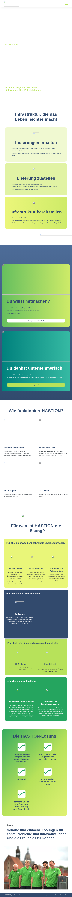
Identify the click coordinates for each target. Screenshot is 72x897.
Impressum (48, 895)
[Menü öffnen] (66, 3)
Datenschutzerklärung (61, 895)
